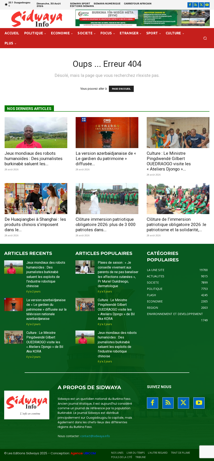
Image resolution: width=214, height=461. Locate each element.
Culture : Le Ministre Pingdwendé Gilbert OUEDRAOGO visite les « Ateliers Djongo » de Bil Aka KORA (44, 342)
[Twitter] (201, 5)
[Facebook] (190, 5)
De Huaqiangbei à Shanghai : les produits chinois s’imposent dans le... (35, 224)
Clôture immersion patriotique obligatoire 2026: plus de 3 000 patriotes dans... (106, 224)
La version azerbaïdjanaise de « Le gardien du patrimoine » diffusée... (106, 158)
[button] (205, 38)
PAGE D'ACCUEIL (121, 88)
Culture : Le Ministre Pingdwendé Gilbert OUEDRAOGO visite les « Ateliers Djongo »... (169, 161)
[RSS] (196, 5)
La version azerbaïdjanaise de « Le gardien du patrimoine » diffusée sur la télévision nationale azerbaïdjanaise (46, 309)
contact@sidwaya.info (95, 436)
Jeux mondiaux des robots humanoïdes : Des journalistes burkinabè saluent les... (33, 158)
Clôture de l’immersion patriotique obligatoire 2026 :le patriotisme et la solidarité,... (176, 224)
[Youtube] (207, 5)
